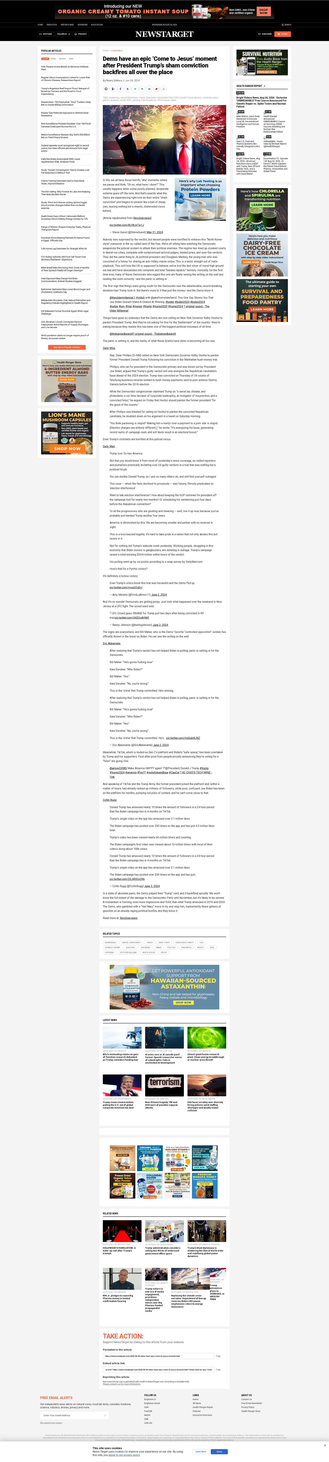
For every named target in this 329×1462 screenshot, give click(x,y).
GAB (146, 1419)
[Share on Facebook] (120, 89)
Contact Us (246, 1399)
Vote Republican (148, 100)
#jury (122, 306)
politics (106, 100)
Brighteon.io (150, 1399)
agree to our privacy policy (124, 1455)
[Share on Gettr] (156, 89)
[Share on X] (128, 89)
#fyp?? (141, 772)
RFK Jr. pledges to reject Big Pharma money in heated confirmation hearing (118, 1298)
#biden (170, 302)
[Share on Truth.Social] (142, 89)
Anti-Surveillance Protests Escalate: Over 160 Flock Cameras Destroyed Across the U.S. (66, 125)
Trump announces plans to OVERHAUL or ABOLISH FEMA (217, 1292)
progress (115, 100)
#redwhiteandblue (157, 772)
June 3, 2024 (152, 886)
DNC (176, 97)
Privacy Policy (247, 1407)
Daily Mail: (109, 446)
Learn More (201, 1452)
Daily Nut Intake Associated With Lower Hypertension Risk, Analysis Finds (60, 160)
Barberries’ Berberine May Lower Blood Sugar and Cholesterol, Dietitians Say (65, 290)
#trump (147, 306)
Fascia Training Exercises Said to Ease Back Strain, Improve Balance (62, 182)
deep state (151, 97)
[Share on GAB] (149, 89)
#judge (114, 306)
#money (137, 306)
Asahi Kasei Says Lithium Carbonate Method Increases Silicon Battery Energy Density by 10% (64, 217)
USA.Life (148, 1423)
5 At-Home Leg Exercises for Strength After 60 (64, 248)
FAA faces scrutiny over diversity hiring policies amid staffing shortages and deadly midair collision (205, 1106)
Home (40, 25)
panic (215, 97)
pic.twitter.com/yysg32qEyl (126, 587)
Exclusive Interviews (202, 1415)
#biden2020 (182, 302)
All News (197, 1403)
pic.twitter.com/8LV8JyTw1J (127, 225)
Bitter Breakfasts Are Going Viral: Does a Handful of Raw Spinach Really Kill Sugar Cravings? (65, 269)
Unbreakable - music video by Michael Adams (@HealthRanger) (275, 144)
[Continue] (105, 1415)
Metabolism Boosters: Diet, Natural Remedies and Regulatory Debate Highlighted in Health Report (65, 301)
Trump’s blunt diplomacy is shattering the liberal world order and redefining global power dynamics (205, 1252)
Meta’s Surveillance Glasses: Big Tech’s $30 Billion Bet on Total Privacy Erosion (65, 136)
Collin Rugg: (110, 800)
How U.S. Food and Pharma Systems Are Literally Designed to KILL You (248, 145)
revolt (122, 100)
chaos (142, 97)
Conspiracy (117, 51)
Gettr (146, 1407)
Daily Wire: (109, 348)
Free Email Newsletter (251, 1403)
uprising (136, 100)
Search (288, 25)
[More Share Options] (164, 89)
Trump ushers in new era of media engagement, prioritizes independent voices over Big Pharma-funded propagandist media (154, 1299)
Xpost (173, 100)
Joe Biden (207, 97)
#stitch (140, 297)
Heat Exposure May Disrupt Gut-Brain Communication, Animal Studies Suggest (61, 279)
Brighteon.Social (152, 1403)
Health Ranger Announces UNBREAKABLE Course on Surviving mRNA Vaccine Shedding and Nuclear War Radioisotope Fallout (274, 124)
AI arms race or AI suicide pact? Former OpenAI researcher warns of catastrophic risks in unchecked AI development (163, 1058)
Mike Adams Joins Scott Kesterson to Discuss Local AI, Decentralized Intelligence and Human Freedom (248, 121)
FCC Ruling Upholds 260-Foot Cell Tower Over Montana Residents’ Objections (63, 258)
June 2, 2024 (159, 594)
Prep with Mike (67, 25)
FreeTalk (148, 1411)
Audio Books (97, 25)
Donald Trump (186, 97)
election (198, 97)
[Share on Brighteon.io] (113, 89)
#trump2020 (160, 306)
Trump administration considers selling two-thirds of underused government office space (162, 1251)
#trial (128, 306)
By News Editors (112, 80)
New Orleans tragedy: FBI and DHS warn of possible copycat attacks (161, 1105)
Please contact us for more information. (122, 1384)
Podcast (197, 1411)
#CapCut (174, 772)
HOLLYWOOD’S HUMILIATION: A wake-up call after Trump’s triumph (119, 1251)
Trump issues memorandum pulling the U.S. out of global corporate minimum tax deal (118, 1105)
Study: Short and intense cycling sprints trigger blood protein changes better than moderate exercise (64, 205)
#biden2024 (197, 302)
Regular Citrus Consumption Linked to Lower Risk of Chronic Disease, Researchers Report (65, 79)
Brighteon (52, 25)
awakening (114, 97)
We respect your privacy (51, 1423)
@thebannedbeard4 (121, 334)
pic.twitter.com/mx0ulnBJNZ (183, 738)
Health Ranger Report (249, 86)
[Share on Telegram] (135, 89)
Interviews (82, 25)
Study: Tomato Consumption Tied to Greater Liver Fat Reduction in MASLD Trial (65, 171)
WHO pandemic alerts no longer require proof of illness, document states (65, 336)
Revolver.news (142, 218)
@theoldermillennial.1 (122, 297)
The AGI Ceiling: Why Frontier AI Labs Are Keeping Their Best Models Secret (65, 193)
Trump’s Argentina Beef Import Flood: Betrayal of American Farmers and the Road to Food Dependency (65, 91)
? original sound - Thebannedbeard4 (154, 334)
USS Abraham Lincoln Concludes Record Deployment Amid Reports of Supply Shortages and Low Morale (64, 325)
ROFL (128, 100)
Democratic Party (165, 97)
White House (163, 100)
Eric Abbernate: (112, 643)
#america (131, 772)
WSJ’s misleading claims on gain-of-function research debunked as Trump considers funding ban (121, 1057)
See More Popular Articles (67, 347)
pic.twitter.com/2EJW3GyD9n (127, 879)
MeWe (147, 1415)
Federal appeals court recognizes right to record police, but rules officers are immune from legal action (65, 148)
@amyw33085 (118, 768)
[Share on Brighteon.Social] (106, 89)
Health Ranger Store (250, 1411)
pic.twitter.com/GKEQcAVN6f (132, 617)
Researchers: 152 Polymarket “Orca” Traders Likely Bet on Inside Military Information (66, 103)
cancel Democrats (129, 97)
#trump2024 (175, 306)
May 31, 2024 (155, 232)
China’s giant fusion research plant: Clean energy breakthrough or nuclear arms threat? (205, 1057)
